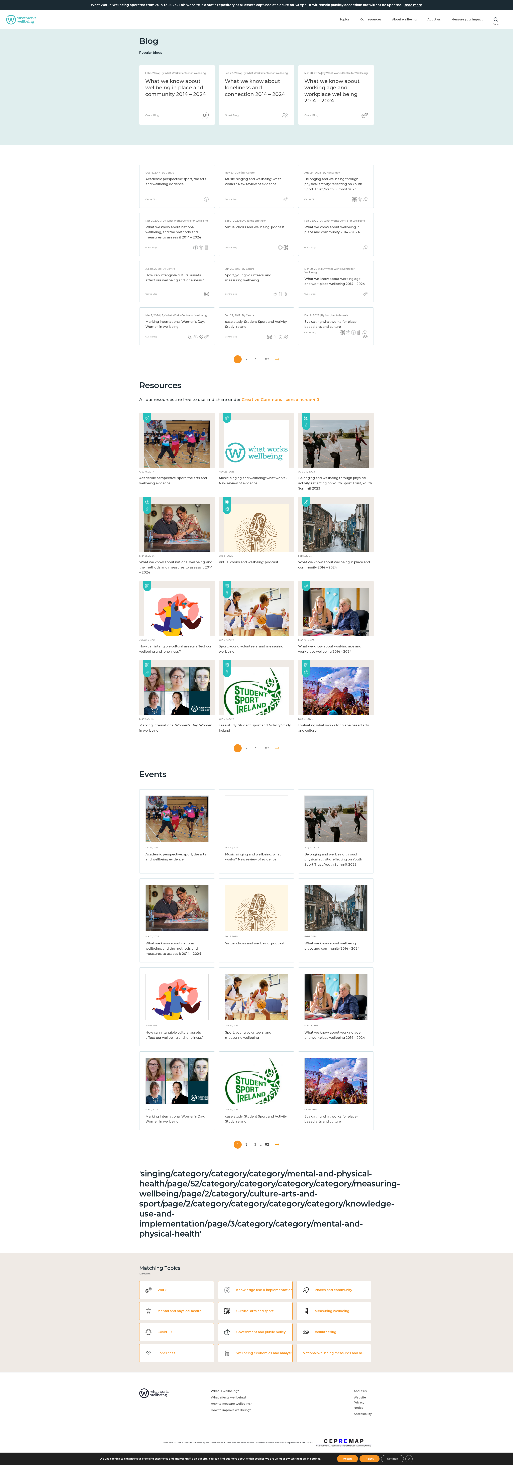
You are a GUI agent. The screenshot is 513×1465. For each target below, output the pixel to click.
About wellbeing (404, 19)
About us (434, 19)
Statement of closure (172, 81)
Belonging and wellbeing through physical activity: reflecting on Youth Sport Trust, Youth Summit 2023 (333, 184)
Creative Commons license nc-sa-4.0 (280, 399)
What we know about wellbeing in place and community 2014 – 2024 (334, 87)
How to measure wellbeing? (231, 1403)
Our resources (370, 19)
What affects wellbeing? (228, 1397)
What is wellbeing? (225, 1391)
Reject (370, 1459)
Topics (344, 19)
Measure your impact (467, 19)
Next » (277, 359)
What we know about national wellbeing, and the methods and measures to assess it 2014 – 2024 (255, 94)
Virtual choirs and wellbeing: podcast (255, 227)
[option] (177, 95)
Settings (392, 1459)
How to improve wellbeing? (231, 1410)
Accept (347, 1459)
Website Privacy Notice (360, 1402)
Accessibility (363, 1414)
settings (315, 1459)
